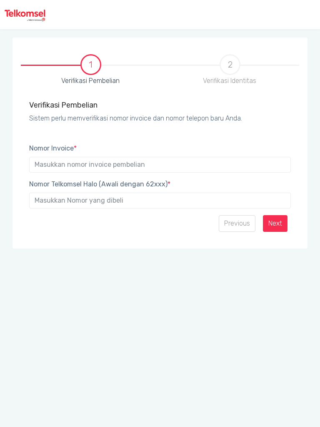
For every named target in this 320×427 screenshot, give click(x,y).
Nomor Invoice (53, 148)
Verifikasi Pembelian (72, 72)
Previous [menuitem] (237, 223)
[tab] (90, 69)
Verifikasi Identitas (229, 72)
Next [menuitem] (275, 223)
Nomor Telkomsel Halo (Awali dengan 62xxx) (99, 184)
